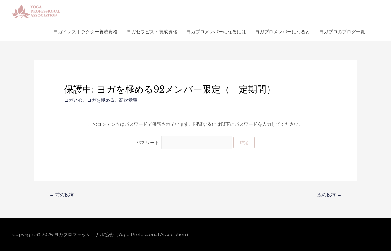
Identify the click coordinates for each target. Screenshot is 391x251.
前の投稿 (61, 195)
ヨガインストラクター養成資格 (85, 32)
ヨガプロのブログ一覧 (342, 32)
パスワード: (148, 142)
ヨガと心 (73, 100)
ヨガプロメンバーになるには (216, 32)
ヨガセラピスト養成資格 (152, 32)
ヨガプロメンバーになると (282, 32)
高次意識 (128, 100)
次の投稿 (329, 195)
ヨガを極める (101, 100)
